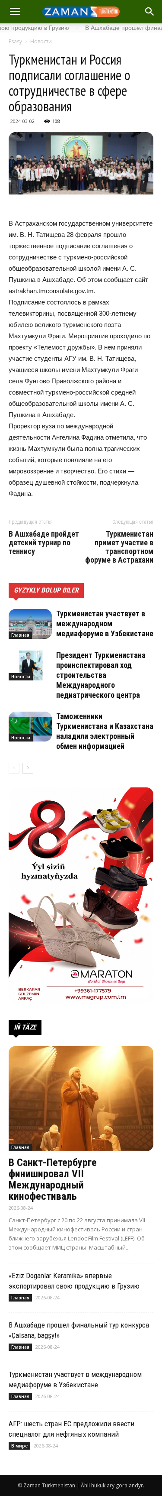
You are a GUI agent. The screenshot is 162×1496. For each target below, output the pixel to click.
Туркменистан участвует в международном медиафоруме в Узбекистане (104, 623)
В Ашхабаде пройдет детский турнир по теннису (44, 543)
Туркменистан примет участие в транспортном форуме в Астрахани (119, 547)
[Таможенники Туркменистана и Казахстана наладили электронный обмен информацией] (30, 727)
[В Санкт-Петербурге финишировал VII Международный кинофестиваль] (81, 1098)
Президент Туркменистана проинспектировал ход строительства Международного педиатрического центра (101, 675)
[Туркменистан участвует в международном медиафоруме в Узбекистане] (30, 624)
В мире (19, 1446)
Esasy (15, 41)
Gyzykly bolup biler (46, 590)
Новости (41, 41)
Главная (20, 635)
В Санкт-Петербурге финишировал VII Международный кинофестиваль (53, 1179)
